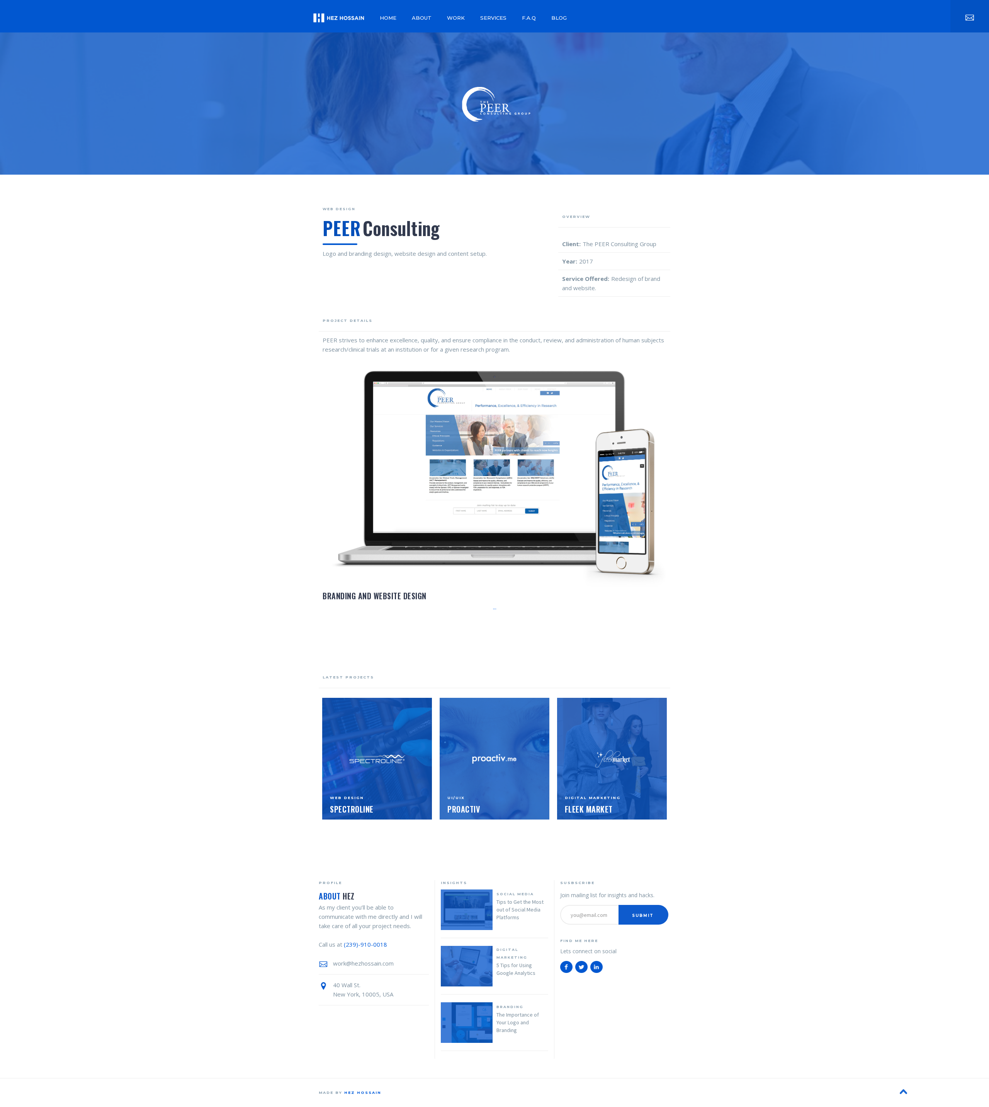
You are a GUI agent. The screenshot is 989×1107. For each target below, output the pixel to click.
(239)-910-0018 (365, 944)
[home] (338, 16)
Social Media (515, 894)
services (493, 18)
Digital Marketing (511, 953)
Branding (509, 1007)
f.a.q (529, 18)
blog (559, 18)
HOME (388, 18)
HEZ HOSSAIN (362, 1092)
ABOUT (422, 18)
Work (456, 18)
